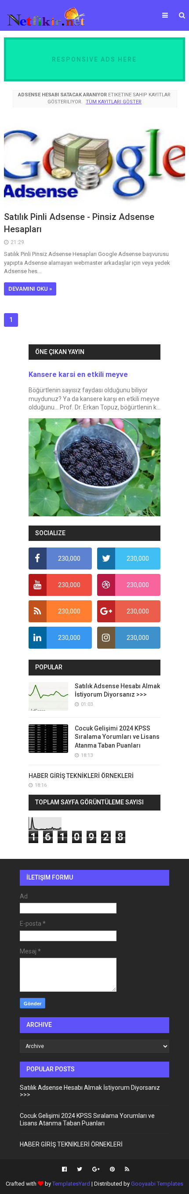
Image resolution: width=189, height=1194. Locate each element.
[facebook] (64, 1169)
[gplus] (96, 1169)
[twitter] (79, 1169)
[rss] (126, 1169)
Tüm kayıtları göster (114, 102)
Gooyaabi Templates (157, 1183)
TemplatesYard (71, 1183)
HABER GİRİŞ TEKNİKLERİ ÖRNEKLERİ (81, 775)
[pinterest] (112, 1169)
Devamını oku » (30, 288)
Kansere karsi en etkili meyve (78, 374)
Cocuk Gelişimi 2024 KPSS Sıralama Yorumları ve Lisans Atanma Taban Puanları (117, 737)
